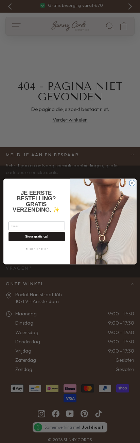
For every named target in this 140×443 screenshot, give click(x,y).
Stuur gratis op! (36, 236)
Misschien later (37, 249)
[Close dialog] (132, 183)
